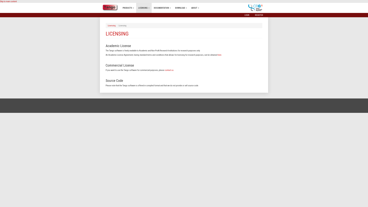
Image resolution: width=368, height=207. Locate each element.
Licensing (143, 8)
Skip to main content (8, 1)
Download (180, 8)
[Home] (111, 7)
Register (259, 15)
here (219, 55)
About (194, 8)
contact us (169, 70)
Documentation (161, 8)
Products (128, 8)
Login (247, 15)
